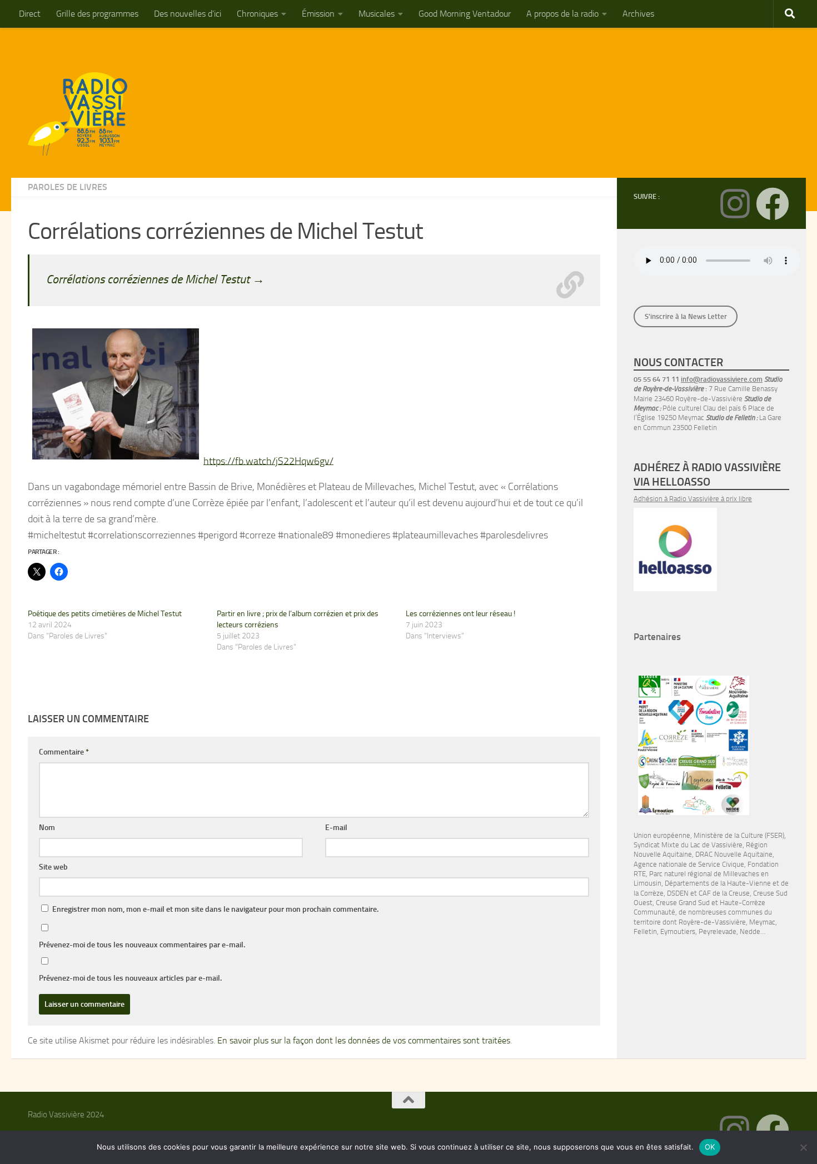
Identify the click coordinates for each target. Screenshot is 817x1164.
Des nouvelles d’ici (187, 13)
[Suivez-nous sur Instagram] (734, 204)
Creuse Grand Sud (683, 902)
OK (710, 1146)
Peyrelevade (717, 931)
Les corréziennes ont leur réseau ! (460, 613)
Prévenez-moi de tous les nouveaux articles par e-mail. (130, 978)
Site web (53, 867)
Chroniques (257, 13)
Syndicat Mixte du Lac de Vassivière (688, 845)
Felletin (645, 931)
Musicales (376, 13)
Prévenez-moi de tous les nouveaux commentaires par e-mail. (142, 945)
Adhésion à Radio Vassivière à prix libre (693, 498)
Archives (638, 13)
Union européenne (662, 835)
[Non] (803, 1147)
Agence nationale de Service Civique (689, 864)
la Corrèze (649, 893)
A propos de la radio (562, 13)
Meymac (762, 922)
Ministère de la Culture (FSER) (739, 835)
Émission (318, 13)
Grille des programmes (97, 13)
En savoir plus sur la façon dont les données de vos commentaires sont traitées (363, 1040)
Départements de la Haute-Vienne (718, 883)
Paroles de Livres (67, 187)
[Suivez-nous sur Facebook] (772, 204)
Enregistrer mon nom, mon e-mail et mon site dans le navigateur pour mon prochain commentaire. (215, 909)
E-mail (336, 827)
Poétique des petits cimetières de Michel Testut (105, 613)
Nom (47, 827)
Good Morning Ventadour (465, 13)
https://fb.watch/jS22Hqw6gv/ (268, 460)
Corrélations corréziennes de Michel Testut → (155, 279)
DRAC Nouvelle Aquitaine (734, 854)
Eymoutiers (677, 931)
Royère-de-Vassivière (712, 922)
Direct (30, 13)
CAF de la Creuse (724, 893)
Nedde (750, 931)
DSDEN (678, 893)
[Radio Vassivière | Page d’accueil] (84, 114)
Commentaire (64, 752)
